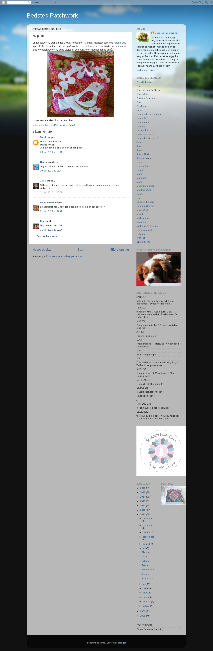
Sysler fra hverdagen (147, 226)
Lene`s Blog (142, 166)
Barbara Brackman (146, 98)
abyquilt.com (143, 242)
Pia (138, 198)
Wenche (140, 238)
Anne (139, 86)
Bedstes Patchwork (52, 15)
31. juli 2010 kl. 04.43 (51, 211)
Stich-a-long (142, 218)
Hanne (43, 162)
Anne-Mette (142, 94)
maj (145, 588)
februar (147, 601)
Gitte (138, 110)
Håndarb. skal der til (147, 138)
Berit (138, 102)
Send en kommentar (47, 236)
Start (81, 249)
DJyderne (141, 106)
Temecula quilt (144, 230)
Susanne (141, 222)
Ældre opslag (119, 249)
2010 (143, 514)
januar (146, 606)
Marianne (141, 178)
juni (145, 584)
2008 (143, 616)
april (145, 592)
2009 (143, 611)
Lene (139, 162)
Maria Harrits (47, 202)
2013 (143, 501)
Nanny (139, 194)
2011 (143, 510)
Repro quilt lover (145, 206)
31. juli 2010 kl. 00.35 (51, 192)
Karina (139, 150)
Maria (139, 174)
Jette (43, 181)
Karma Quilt (142, 154)
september (148, 537)
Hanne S (141, 118)
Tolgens (140, 234)
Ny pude (146, 552)
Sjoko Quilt (142, 210)
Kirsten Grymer (144, 158)
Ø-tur (145, 556)
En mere (146, 574)
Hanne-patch (143, 122)
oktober (147, 532)
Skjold (43, 137)
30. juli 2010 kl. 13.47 (51, 171)
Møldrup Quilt (143, 190)
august (147, 544)
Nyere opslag (42, 249)
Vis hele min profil (145, 70)
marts (146, 597)
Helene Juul (142, 130)
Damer (145, 565)
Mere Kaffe (148, 569)
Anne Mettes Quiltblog (148, 90)
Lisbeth (140, 170)
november (148, 525)
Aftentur (146, 561)
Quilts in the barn (145, 202)
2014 (143, 497)
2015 (143, 492)
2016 (143, 488)
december (148, 518)
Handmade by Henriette (149, 114)
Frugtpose (147, 578)
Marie (139, 182)
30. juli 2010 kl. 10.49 (51, 152)
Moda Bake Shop (145, 186)
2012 (143, 505)
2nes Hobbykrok (145, 82)
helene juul (119, 42)
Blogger (122, 642)
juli (144, 548)
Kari (42, 221)
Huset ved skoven (145, 134)
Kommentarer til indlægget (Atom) (64, 256)
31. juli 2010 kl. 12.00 (51, 230)
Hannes (140, 126)
